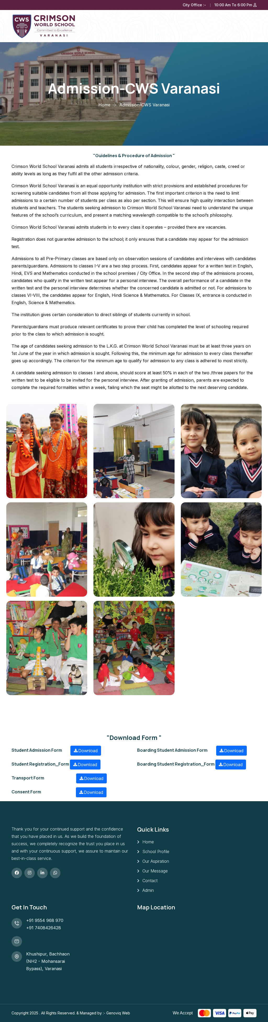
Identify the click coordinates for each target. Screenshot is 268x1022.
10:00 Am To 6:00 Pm (233, 5)
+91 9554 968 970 (44, 920)
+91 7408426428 (43, 927)
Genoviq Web (118, 1013)
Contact (150, 880)
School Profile (155, 851)
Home (104, 104)
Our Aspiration (155, 861)
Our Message (155, 870)
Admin (148, 890)
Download (88, 751)
